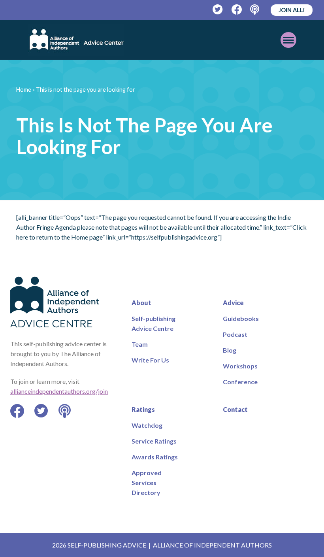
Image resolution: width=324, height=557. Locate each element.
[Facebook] (237, 9)
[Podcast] (255, 9)
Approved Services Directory (147, 482)
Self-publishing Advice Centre (153, 323)
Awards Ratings (155, 457)
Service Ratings (154, 441)
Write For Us (150, 360)
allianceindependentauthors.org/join (59, 391)
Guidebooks (241, 318)
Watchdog (147, 425)
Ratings (143, 409)
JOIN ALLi (292, 9)
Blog (229, 350)
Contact (235, 409)
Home (23, 89)
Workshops (240, 366)
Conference (240, 381)
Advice (233, 302)
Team (140, 344)
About (141, 302)
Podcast (235, 334)
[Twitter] (218, 9)
